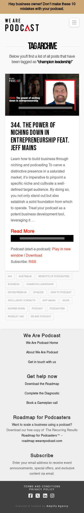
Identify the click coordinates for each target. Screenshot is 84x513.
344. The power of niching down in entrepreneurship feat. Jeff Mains (40, 136)
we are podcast (41, 316)
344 (10, 276)
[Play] (13, 107)
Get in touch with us (42, 362)
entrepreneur (17, 292)
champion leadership (40, 284)
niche (65, 300)
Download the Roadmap (42, 384)
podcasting (57, 309)
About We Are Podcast (42, 352)
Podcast (37, 309)
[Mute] (70, 238)
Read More (22, 231)
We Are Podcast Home (42, 343)
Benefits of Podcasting (54, 276)
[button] (74, 22)
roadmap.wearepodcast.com (42, 441)
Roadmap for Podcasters (39, 435)
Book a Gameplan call (42, 403)
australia (25, 276)
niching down (16, 309)
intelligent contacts (21, 300)
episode (38, 292)
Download (34, 256)
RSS (32, 262)
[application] (42, 107)
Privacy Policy (42, 489)
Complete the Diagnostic (42, 393)
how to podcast (61, 292)
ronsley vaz (16, 316)
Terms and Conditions (42, 486)
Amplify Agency (58, 506)
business (13, 284)
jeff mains (49, 300)
